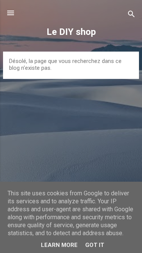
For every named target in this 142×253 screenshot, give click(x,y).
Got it (94, 245)
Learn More (59, 245)
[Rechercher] (131, 15)
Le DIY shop (71, 32)
